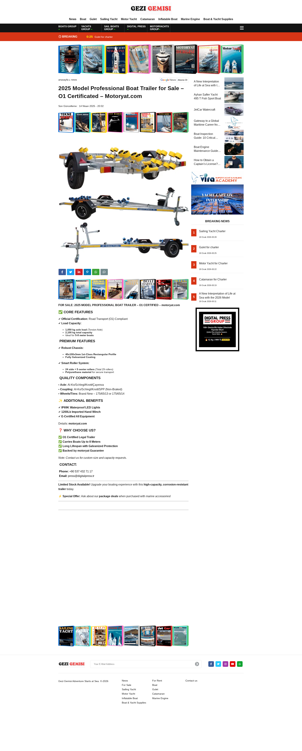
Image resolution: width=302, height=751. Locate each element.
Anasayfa (63, 79)
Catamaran (147, 19)
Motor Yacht (129, 19)
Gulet (93, 19)
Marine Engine (190, 19)
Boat (83, 19)
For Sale (126, 685)
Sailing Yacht (108, 19)
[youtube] (232, 664)
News (72, 19)
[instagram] (225, 664)
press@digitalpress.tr (81, 475)
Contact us (191, 680)
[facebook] (62, 272)
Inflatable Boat (167, 19)
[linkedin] (79, 272)
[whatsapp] (240, 664)
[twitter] (70, 272)
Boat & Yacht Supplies (218, 19)
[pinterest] (87, 272)
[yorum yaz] (104, 272)
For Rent (157, 680)
